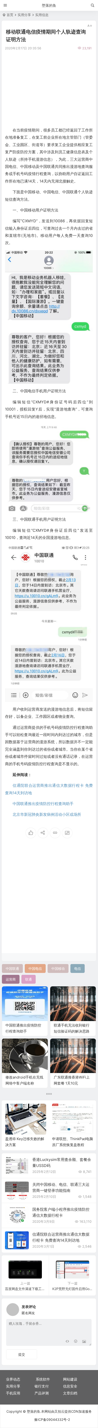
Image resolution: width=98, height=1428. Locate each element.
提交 (21, 1354)
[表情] (75, 1342)
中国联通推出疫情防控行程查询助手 (43, 803)
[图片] (84, 1342)
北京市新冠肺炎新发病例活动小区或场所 (47, 814)
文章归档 (70, 1393)
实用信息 (42, 15)
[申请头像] (86, 1308)
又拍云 (59, 1411)
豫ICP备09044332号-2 (52, 1419)
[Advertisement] (48, 88)
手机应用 (13, 1393)
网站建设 (70, 1379)
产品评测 (41, 1393)
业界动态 (13, 1379)
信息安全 (70, 1386)
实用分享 (24, 15)
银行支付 (41, 1386)
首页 (10, 15)
